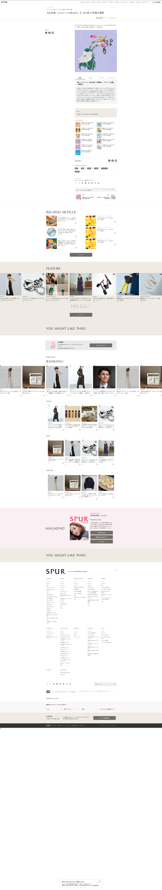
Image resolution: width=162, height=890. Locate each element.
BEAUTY (88, 2)
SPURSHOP (82, 725)
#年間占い (77, 171)
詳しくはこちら (95, 885)
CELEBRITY (117, 2)
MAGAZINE (144, 2)
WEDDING (131, 2)
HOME (77, 189)
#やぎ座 (89, 168)
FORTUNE (137, 2)
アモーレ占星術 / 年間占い (86, 189)
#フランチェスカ (104, 168)
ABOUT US (55, 725)
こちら (74, 692)
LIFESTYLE (104, 2)
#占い (76, 168)
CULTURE (110, 2)
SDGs (150, 2)
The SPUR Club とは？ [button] (101, 345)
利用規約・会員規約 (75, 725)
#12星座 (96, 168)
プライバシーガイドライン (66, 725)
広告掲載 (59, 725)
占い (79, 189)
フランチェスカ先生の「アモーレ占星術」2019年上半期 (59, 9)
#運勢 (83, 168)
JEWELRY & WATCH (96, 2)
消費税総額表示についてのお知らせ (52, 698)
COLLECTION (124, 2)
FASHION (82, 2)
